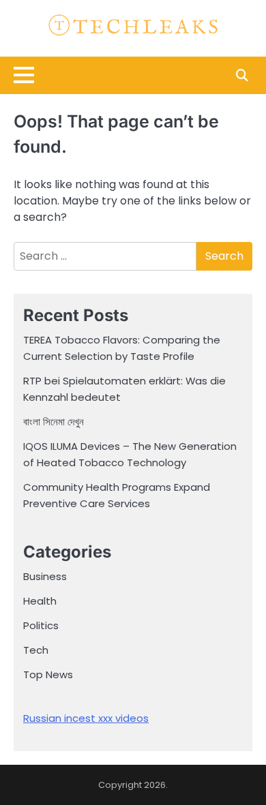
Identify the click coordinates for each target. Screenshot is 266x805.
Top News (48, 674)
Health (40, 601)
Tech (35, 650)
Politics (41, 625)
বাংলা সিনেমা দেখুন (53, 421)
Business (45, 576)
